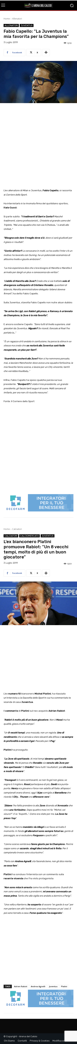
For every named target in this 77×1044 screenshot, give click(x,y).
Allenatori (17, 18)
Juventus (27, 25)
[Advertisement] (38, 146)
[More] (46, 52)
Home (7, 18)
